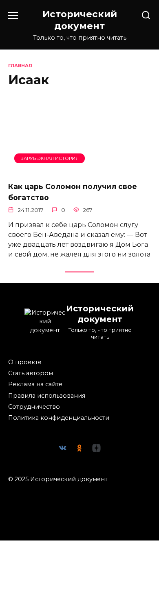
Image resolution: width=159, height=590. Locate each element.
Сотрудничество (34, 406)
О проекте (25, 362)
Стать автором (30, 373)
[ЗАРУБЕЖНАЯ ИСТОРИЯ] (79, 169)
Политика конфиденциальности (58, 417)
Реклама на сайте (35, 384)
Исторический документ (79, 20)
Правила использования (46, 395)
